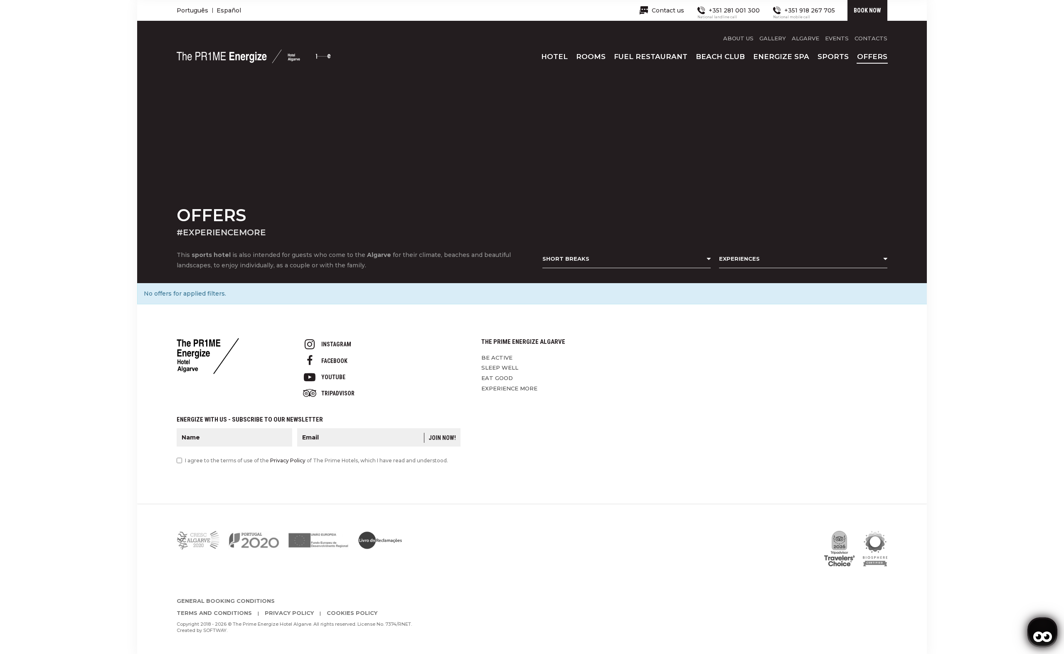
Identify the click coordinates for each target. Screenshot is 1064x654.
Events (837, 38)
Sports (833, 56)
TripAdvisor (338, 393)
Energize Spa (781, 56)
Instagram (336, 344)
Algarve (805, 38)
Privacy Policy (287, 460)
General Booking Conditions (226, 600)
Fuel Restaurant (650, 56)
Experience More (509, 388)
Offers (872, 56)
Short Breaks (565, 258)
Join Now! (442, 437)
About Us (738, 38)
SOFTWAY (215, 630)
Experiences (739, 258)
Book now (867, 10)
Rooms (591, 56)
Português (192, 10)
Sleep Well (499, 367)
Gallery (772, 38)
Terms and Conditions (214, 613)
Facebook (334, 361)
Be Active (496, 357)
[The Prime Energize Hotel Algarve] (253, 59)
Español (229, 10)
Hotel (554, 56)
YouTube (333, 377)
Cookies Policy (352, 613)
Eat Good (497, 378)
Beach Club (720, 56)
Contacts (871, 38)
